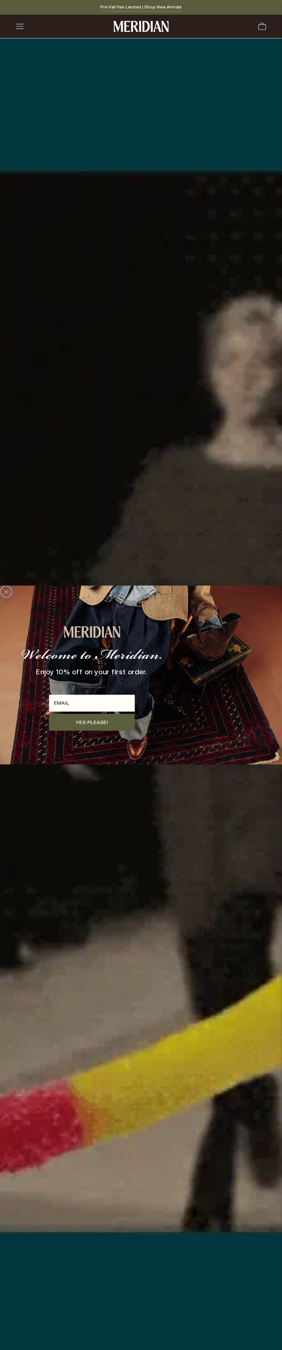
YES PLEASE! (92, 722)
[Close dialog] (6, 592)
